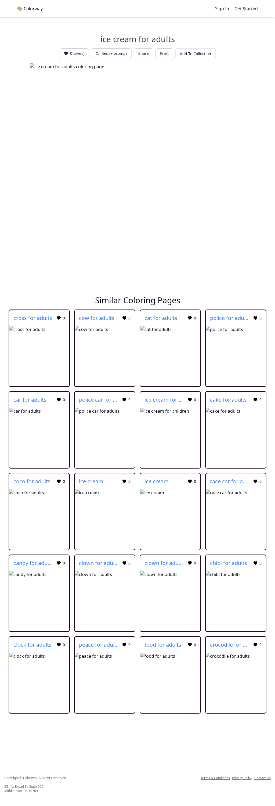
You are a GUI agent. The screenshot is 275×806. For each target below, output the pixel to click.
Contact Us (262, 778)
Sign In (222, 9)
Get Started (246, 9)
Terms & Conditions (215, 778)
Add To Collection (195, 53)
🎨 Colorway (30, 9)
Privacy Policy (242, 778)
